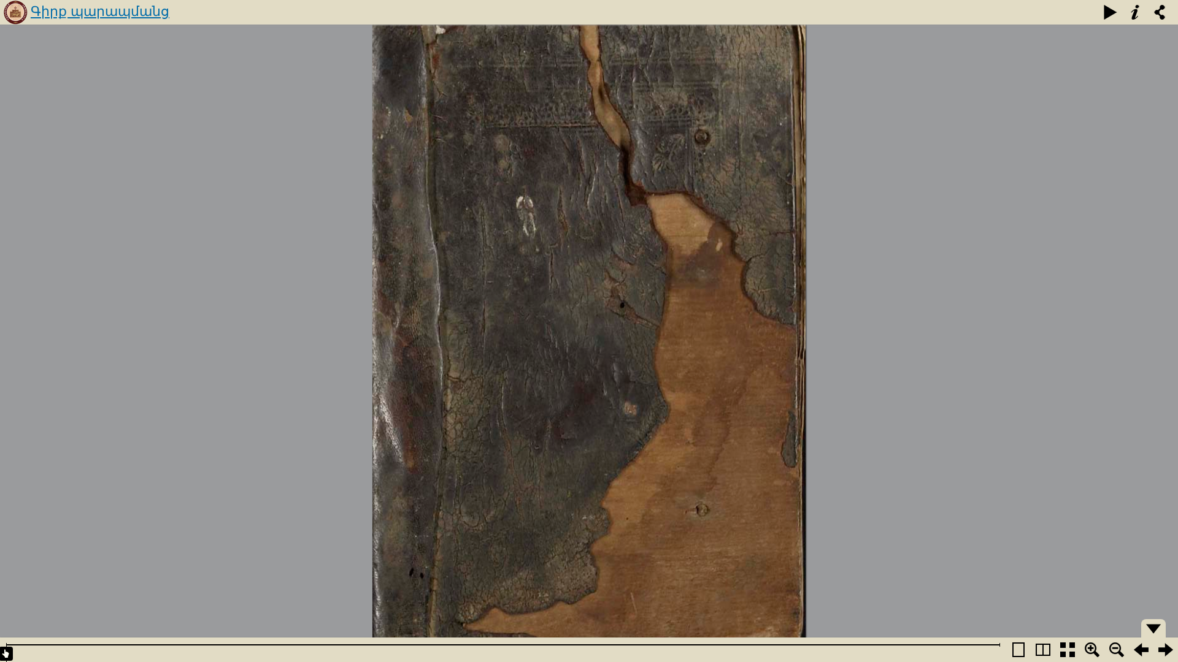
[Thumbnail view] (1067, 649)
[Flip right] (1165, 649)
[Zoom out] (1116, 649)
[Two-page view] (1043, 649)
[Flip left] (1141, 649)
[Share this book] (1159, 12)
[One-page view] (1018, 649)
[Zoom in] (1092, 649)
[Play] (1110, 12)
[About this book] (1135, 12)
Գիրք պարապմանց (100, 11)
